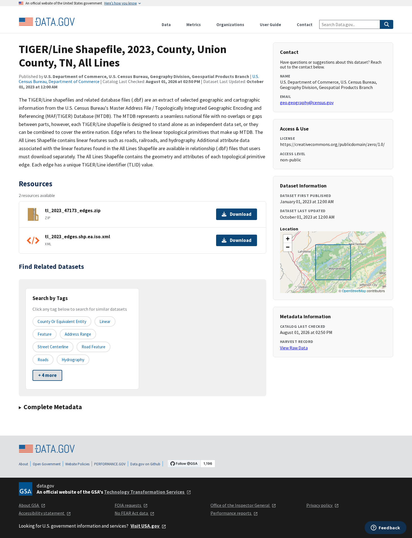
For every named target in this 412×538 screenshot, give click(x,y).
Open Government (47, 464)
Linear (104, 321)
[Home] (47, 22)
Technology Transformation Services (144, 492)
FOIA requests (128, 505)
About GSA (29, 505)
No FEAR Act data (132, 513)
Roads (43, 359)
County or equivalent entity (62, 321)
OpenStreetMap (354, 290)
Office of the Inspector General (240, 505)
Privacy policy (319, 505)
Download (240, 214)
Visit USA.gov (145, 526)
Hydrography (73, 359)
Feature (45, 334)
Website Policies (77, 464)
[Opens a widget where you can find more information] (385, 528)
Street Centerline (53, 346)
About (23, 464)
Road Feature (93, 346)
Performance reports (231, 513)
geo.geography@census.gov (307, 102)
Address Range (78, 334)
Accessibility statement (42, 513)
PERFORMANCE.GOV (110, 464)
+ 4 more (47, 375)
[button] (287, 239)
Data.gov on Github (145, 464)
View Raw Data (294, 348)
